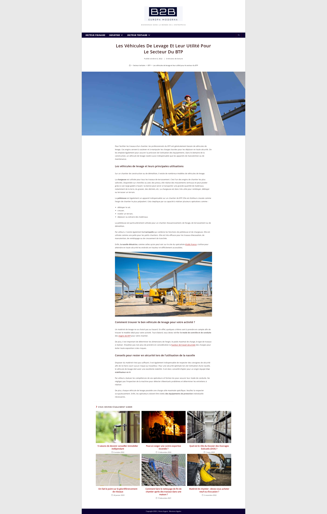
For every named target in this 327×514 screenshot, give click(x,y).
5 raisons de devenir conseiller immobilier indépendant (118, 447)
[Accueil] (130, 65)
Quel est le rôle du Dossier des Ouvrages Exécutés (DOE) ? (209, 447)
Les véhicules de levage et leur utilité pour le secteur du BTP (175, 65)
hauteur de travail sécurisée (183, 345)
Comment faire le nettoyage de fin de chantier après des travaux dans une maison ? (163, 491)
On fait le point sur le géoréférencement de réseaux (117, 490)
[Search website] (239, 35)
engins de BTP (125, 336)
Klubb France (191, 244)
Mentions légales (175, 511)
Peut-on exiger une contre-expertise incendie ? (163, 447)
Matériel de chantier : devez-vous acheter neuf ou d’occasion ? (209, 490)
